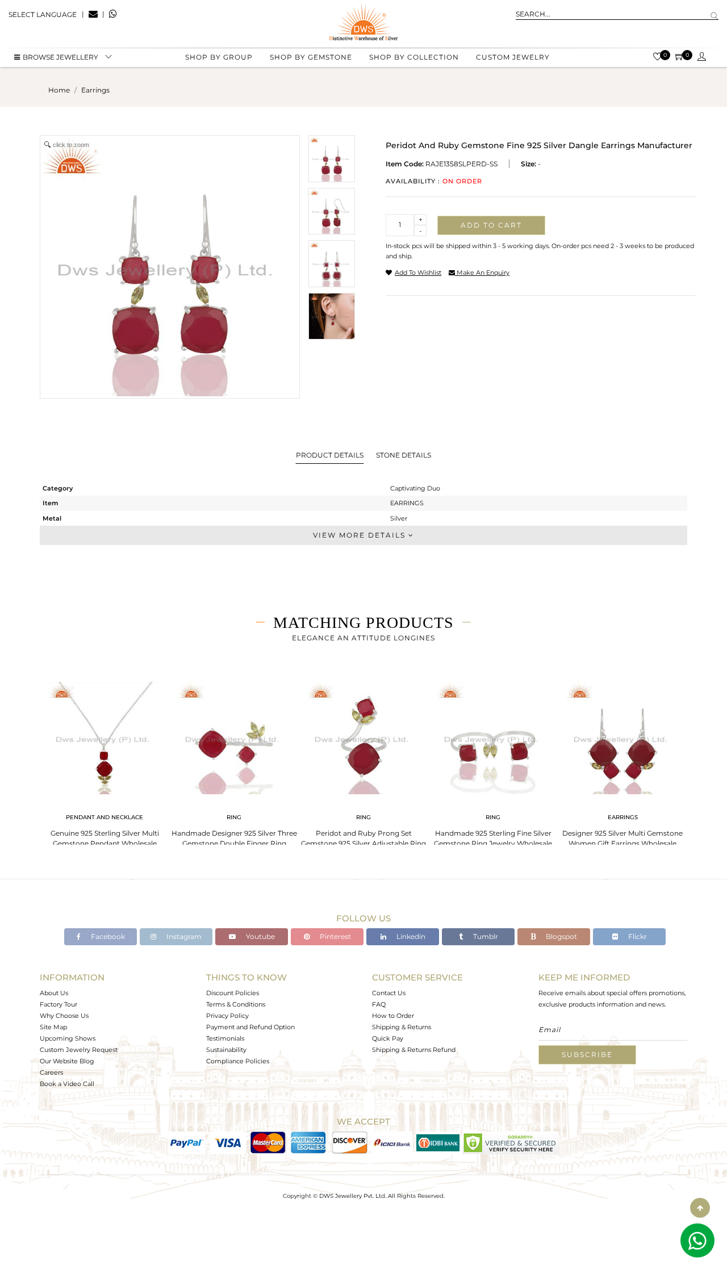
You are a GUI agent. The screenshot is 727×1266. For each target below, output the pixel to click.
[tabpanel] (104, 761)
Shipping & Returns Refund (414, 1050)
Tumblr (484, 936)
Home (59, 90)
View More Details (360, 535)
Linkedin (410, 936)
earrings (95, 90)
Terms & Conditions (235, 1004)
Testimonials (225, 1038)
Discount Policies (232, 993)
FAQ (379, 1004)
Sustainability (226, 1050)
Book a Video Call (67, 1084)
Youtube (259, 936)
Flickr (636, 936)
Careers (51, 1072)
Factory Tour (58, 1004)
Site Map (53, 1027)
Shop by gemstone (311, 57)
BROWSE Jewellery (60, 57)
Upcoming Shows (67, 1038)
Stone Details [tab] (403, 455)
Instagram (183, 936)
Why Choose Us (64, 1016)
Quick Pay (387, 1038)
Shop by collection (414, 57)
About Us (54, 993)
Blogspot (560, 936)
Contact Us (389, 993)
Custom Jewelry (513, 57)
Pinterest (334, 936)
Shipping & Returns (401, 1027)
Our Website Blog (67, 1061)
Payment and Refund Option (250, 1027)
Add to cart (491, 225)
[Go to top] (700, 1208)
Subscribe (587, 1054)
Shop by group (219, 57)
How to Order (393, 1016)
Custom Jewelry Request (79, 1050)
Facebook (107, 936)
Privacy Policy (227, 1016)
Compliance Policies (237, 1061)
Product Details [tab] (330, 455)
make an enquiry (482, 272)
